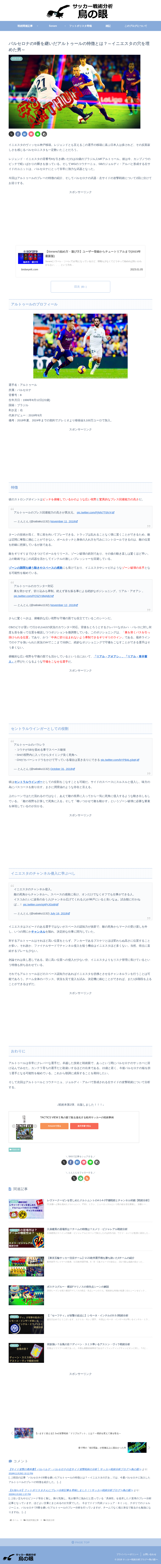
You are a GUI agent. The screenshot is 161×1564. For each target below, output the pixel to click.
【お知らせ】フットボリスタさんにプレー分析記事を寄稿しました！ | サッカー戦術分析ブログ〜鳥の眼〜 (71, 1490)
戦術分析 (16, 1149)
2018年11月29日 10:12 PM (21, 1473)
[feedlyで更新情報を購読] (80, 1178)
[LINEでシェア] (37, 134)
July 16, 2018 (58, 913)
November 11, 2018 (62, 521)
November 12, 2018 (62, 605)
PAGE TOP (82, 1542)
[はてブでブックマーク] (24, 134)
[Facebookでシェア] (18, 134)
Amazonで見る (54, 1126)
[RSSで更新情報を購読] (87, 1178)
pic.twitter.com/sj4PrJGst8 (39, 904)
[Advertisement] (80, 216)
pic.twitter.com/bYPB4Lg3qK (118, 759)
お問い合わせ (149, 1554)
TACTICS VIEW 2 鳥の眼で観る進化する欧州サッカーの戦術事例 (77, 1117)
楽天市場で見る (84, 1126)
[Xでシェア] (11, 134)
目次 (77, 286)
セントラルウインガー (28, 781)
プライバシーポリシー (128, 1554)
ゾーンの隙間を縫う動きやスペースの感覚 (35, 567)
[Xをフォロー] (74, 1178)
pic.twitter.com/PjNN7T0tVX (94, 512)
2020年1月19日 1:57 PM (20, 1494)
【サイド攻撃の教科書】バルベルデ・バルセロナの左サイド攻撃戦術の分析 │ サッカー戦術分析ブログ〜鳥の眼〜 (75, 1469)
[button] (44, 134)
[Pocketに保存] (31, 134)
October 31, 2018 (61, 769)
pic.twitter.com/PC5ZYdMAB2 (32, 596)
